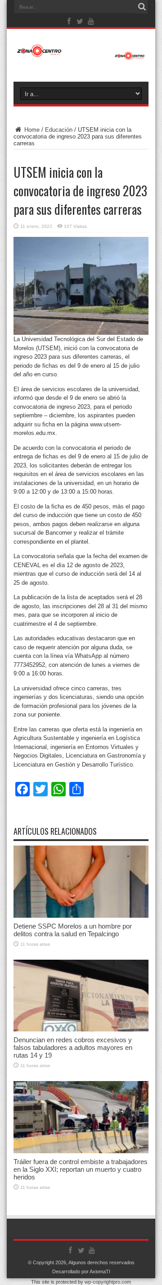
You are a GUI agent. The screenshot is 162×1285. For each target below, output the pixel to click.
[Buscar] (141, 7)
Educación (58, 129)
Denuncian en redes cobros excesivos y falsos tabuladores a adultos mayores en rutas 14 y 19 (73, 1047)
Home (31, 129)
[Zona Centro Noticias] (81, 55)
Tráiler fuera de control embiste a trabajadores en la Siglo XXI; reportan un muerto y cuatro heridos (81, 1169)
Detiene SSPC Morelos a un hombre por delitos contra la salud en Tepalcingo (73, 930)
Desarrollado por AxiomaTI (81, 1271)
